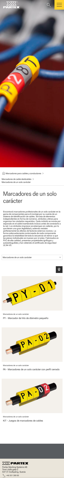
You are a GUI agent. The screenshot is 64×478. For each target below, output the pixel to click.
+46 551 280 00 (12, 475)
